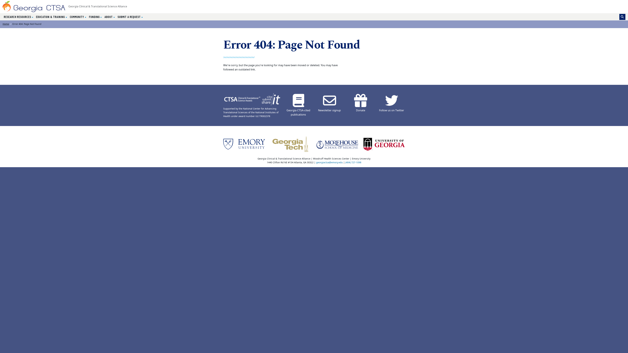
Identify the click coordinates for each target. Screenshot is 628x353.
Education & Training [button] (51, 17)
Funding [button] (95, 17)
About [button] (109, 17)
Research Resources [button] (18, 17)
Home (6, 24)
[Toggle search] (622, 17)
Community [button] (77, 17)
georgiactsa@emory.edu (329, 162)
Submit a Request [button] (129, 17)
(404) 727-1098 (353, 162)
